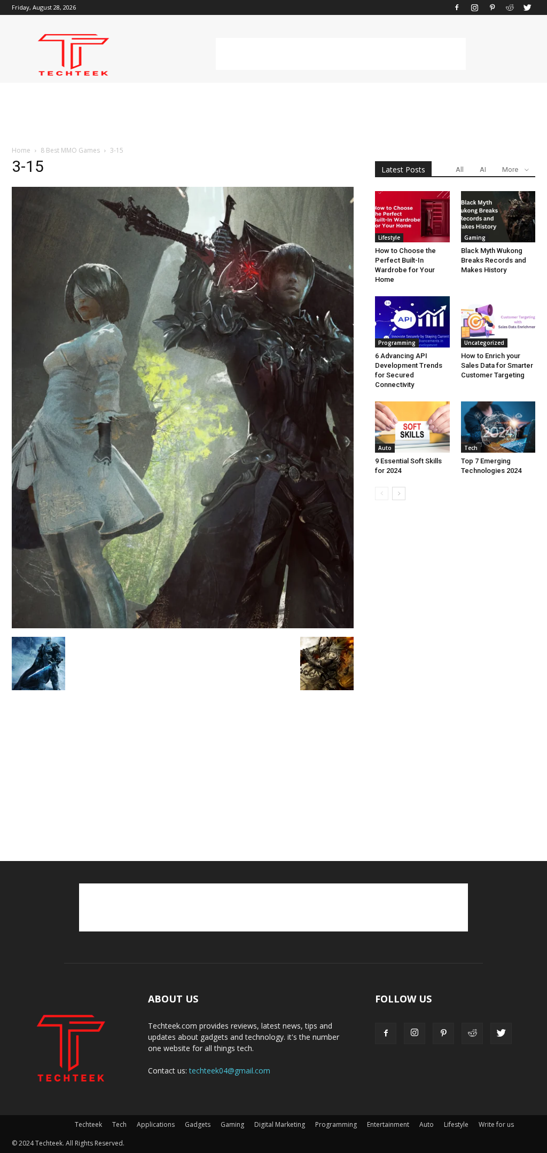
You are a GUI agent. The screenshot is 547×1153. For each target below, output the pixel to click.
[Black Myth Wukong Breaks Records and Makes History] (498, 216)
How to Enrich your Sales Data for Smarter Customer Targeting (497, 365)
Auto (385, 448)
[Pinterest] (492, 7)
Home (21, 150)
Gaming (475, 237)
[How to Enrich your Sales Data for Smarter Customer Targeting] (498, 322)
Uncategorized (484, 342)
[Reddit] (510, 7)
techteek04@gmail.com (229, 1070)
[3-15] (183, 625)
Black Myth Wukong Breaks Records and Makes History (493, 260)
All (460, 169)
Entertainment (388, 1124)
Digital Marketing (279, 1124)
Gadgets (197, 1124)
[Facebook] (457, 7)
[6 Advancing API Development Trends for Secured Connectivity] (412, 322)
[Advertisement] (341, 54)
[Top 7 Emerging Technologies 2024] (498, 427)
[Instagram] (474, 7)
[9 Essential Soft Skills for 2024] (412, 427)
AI (483, 169)
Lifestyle (389, 237)
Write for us (496, 1124)
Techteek (88, 1124)
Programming (397, 342)
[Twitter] (527, 7)
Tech (471, 448)
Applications (156, 1124)
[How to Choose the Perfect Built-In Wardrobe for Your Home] (412, 216)
